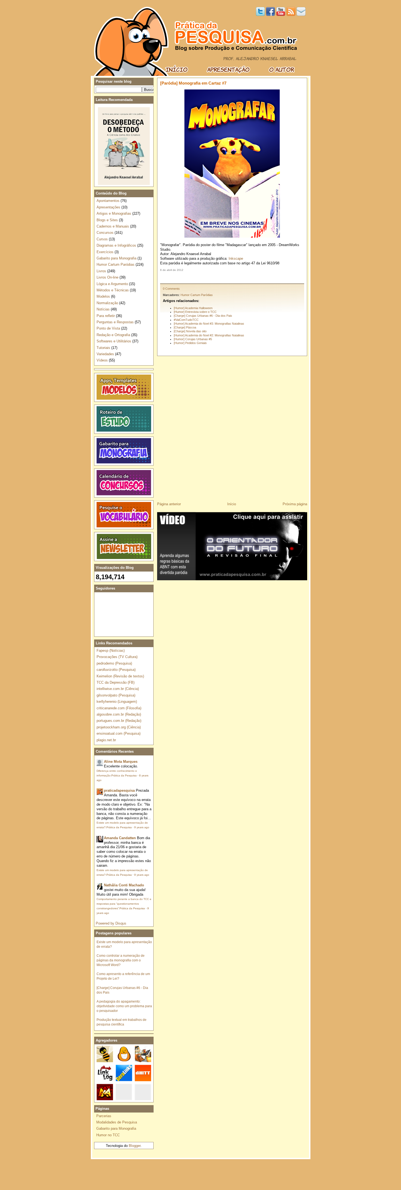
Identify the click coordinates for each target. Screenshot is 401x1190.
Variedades (105, 354)
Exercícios (105, 252)
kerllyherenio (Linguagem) (117, 701)
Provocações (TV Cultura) (117, 657)
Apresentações (108, 207)
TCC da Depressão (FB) (115, 682)
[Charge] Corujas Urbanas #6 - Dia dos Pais (203, 315)
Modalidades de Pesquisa (116, 1122)
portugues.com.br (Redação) (119, 721)
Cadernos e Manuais (113, 226)
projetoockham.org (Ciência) (119, 727)
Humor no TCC (108, 1135)
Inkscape (236, 258)
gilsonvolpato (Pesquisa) (116, 695)
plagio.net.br (106, 740)
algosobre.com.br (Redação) (119, 714)
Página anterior (169, 504)
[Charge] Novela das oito (190, 331)
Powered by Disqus (111, 923)
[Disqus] (232, 427)
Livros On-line (107, 277)
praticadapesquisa (119, 790)
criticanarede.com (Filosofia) (119, 708)
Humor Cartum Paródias (197, 295)
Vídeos (102, 360)
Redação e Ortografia (113, 335)
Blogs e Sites (107, 220)
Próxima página (295, 504)
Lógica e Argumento (112, 284)
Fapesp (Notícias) (111, 650)
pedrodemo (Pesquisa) (114, 663)
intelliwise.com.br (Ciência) (118, 689)
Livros (101, 271)
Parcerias (103, 1116)
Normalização (107, 303)
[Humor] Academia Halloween (193, 308)
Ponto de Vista (108, 328)
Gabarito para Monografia (116, 258)
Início (231, 504)
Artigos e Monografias (114, 213)
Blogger (134, 1146)
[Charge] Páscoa (185, 327)
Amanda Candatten (120, 838)
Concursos (105, 233)
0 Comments (171, 288)
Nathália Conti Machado (124, 885)
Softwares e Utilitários (114, 341)
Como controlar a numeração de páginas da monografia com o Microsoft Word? (121, 960)
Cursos (102, 239)
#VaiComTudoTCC (186, 319)
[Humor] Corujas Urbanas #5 (193, 339)
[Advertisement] (232, 278)
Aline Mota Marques (120, 762)
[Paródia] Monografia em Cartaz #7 (193, 83)
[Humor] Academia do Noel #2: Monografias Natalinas (209, 335)
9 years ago (141, 827)
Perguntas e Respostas (115, 322)
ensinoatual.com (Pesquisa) (118, 733)
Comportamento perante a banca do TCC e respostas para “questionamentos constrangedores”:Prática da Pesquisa (124, 904)
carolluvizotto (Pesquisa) (116, 670)
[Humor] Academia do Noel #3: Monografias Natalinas (209, 323)
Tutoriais (103, 348)
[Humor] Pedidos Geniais (190, 343)
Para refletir (106, 316)
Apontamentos (108, 201)
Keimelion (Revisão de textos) (120, 676)
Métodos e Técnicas (113, 290)
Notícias (103, 309)
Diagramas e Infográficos (116, 245)
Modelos (103, 296)
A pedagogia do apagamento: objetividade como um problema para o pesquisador (124, 1006)
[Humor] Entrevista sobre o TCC (195, 311)
